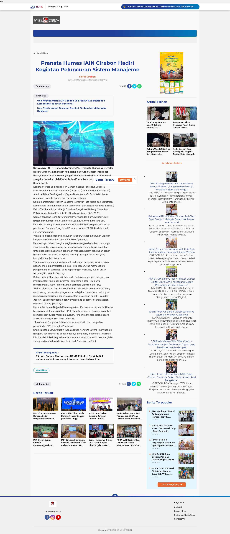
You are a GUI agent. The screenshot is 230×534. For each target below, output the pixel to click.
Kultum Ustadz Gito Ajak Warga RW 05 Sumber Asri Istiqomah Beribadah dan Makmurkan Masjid (158, 152)
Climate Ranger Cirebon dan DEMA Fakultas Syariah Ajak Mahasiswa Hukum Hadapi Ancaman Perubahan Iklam (70, 358)
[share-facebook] (129, 86)
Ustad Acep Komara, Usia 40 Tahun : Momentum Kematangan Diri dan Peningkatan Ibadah (157, 125)
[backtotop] (115, 496)
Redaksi (178, 507)
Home (39, 6)
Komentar (44, 86)
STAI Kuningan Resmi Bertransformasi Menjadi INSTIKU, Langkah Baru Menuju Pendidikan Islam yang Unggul (171, 186)
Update (126, 180)
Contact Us (179, 519)
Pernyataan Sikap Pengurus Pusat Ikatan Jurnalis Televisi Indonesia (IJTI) (184, 125)
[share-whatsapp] (139, 86)
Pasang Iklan (180, 511)
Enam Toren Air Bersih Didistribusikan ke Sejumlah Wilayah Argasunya (171, 313)
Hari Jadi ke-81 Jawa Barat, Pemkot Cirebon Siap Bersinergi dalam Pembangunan (162, 6)
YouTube (60, 521)
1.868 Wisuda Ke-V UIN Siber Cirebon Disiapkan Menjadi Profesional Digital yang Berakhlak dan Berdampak (171, 344)
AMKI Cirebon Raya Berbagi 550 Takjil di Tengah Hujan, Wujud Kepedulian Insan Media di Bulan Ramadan (184, 152)
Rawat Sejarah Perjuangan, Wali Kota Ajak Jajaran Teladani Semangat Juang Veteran (172, 251)
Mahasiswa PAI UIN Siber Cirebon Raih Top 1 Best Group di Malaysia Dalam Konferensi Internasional (172, 219)
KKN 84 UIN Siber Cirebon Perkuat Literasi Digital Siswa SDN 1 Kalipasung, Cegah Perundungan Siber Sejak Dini (171, 281)
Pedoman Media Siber (184, 515)
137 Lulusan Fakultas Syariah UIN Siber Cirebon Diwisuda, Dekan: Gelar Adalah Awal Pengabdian (171, 377)
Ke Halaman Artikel (171, 163)
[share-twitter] (134, 86)
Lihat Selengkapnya (171, 484)
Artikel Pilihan (157, 102)
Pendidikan (41, 370)
